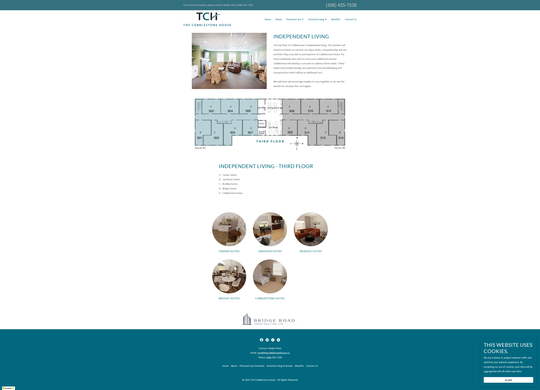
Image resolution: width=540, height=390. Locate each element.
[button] (295, 20)
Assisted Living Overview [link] (280, 365)
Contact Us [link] (351, 19)
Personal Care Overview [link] (251, 365)
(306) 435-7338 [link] (341, 5)
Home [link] (268, 19)
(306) (269, 357)
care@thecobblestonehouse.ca (273, 352)
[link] (207, 19)
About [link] (278, 19)
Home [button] (225, 365)
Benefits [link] (335, 19)
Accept (508, 379)
